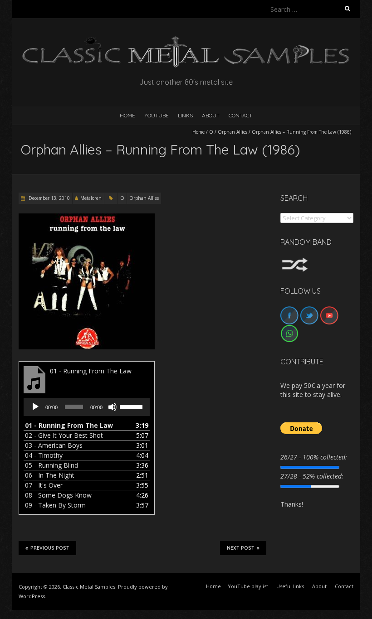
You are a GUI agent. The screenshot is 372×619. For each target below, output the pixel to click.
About (211, 115)
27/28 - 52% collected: (311, 476)
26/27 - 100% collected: (313, 457)
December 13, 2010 (48, 198)
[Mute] (112, 406)
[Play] (35, 406)
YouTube (156, 115)
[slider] (132, 406)
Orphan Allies (232, 132)
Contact (240, 115)
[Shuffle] (294, 261)
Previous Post (49, 548)
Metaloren (91, 198)
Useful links (290, 586)
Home (198, 132)
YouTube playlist (248, 586)
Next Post (241, 548)
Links (185, 115)
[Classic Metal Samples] (186, 40)
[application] (87, 407)
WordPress (32, 596)
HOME (127, 115)
